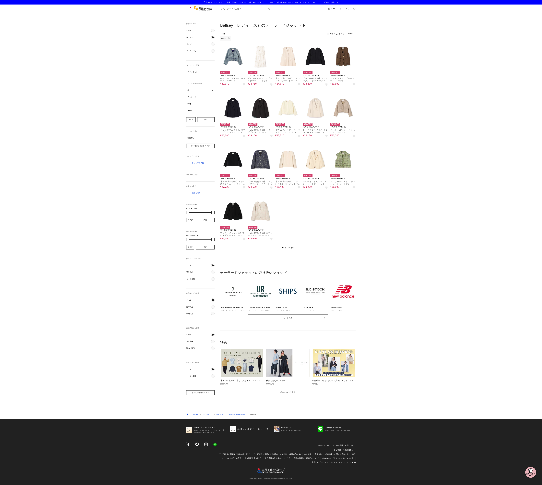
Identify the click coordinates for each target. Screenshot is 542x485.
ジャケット (220, 414)
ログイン (332, 9)
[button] (200, 30)
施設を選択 (196, 193)
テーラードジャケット (237, 414)
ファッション (207, 414)
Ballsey (195, 414)
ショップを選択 (198, 163)
